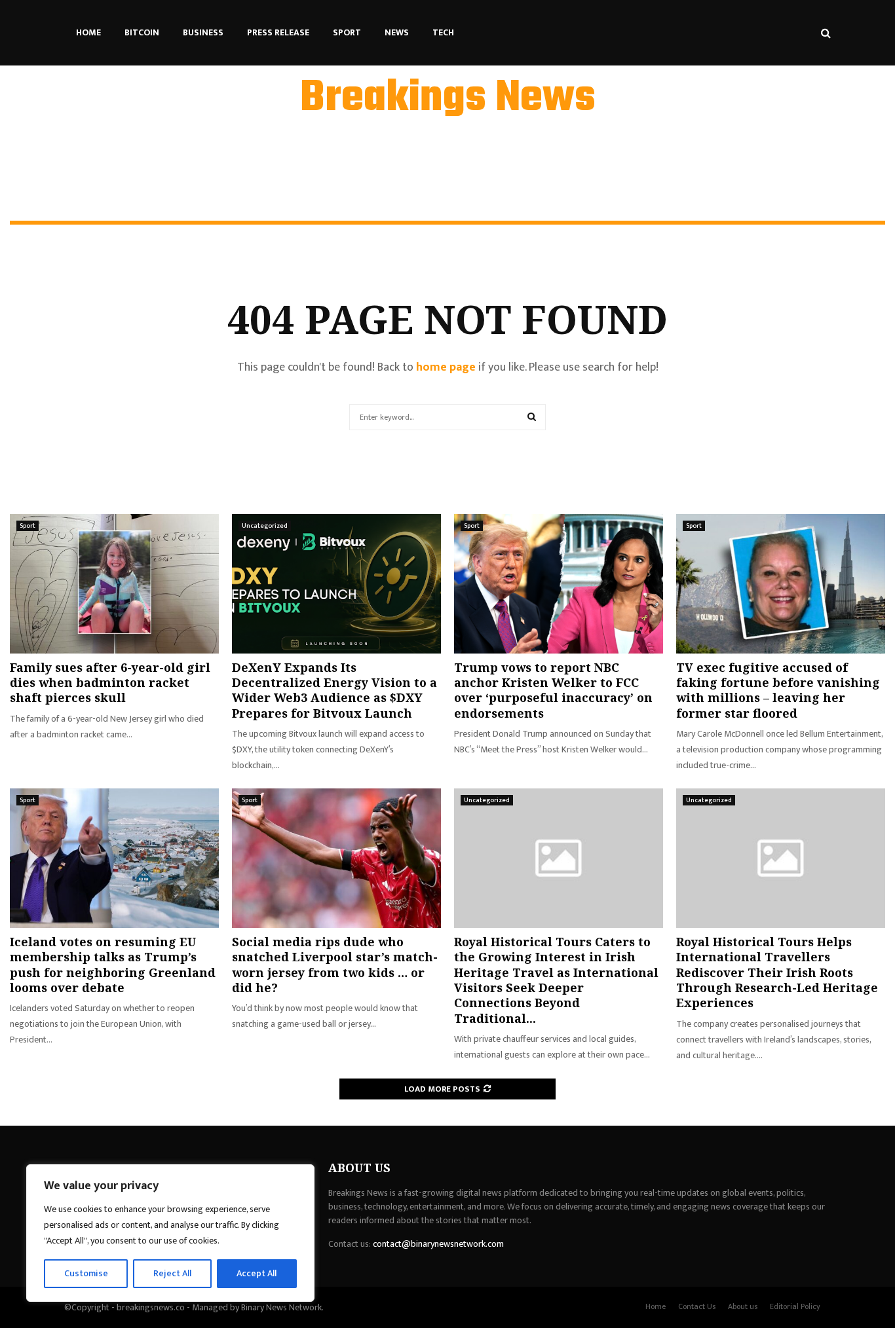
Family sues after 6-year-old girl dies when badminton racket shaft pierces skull (110, 682)
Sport (347, 32)
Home (88, 32)
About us (742, 1306)
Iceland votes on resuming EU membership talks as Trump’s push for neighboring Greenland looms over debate (113, 964)
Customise (86, 1273)
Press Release (278, 32)
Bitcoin (141, 32)
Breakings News (448, 98)
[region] (170, 1233)
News (397, 32)
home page (446, 367)
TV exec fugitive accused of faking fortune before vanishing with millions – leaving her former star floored (778, 690)
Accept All (256, 1273)
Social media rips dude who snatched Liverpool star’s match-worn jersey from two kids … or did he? (335, 964)
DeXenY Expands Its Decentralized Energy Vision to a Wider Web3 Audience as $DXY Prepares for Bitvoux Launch (334, 690)
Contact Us (696, 1306)
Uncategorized (265, 526)
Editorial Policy (795, 1306)
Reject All (172, 1273)
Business (203, 32)
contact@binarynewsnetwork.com (438, 1243)
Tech (443, 32)
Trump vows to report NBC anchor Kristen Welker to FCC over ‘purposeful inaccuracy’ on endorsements (553, 690)
